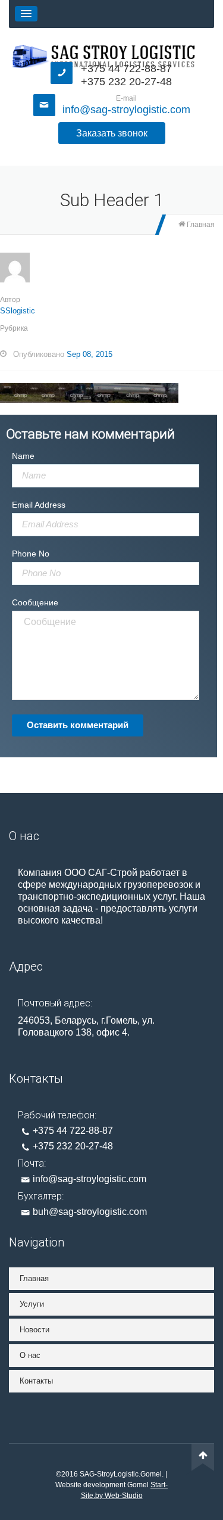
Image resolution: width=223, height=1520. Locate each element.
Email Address (38, 504)
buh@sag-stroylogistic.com (90, 1212)
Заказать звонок (111, 133)
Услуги (32, 1304)
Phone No (30, 553)
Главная (200, 224)
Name (23, 456)
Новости (34, 1329)
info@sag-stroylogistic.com (126, 110)
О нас (30, 1355)
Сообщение (35, 602)
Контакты (36, 1380)
